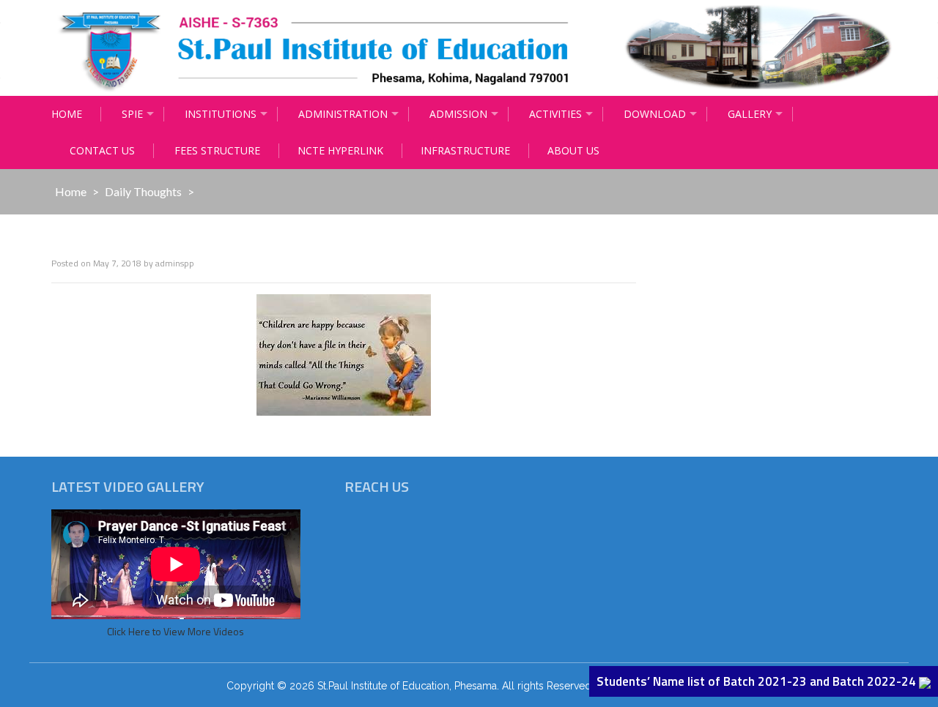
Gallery (750, 114)
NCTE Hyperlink (340, 150)
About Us (573, 150)
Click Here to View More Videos (175, 631)
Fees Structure (217, 150)
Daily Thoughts (143, 191)
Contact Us (102, 150)
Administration (343, 114)
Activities (555, 114)
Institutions (220, 114)
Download (655, 114)
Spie (132, 114)
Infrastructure (465, 150)
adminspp (174, 263)
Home (66, 114)
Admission (458, 114)
